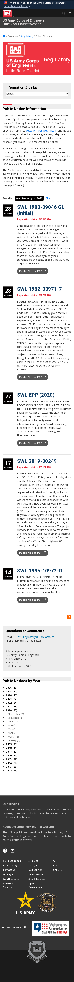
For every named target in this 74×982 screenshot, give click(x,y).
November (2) (16, 714)
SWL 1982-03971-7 (39, 289)
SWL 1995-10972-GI (40, 571)
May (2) (12, 729)
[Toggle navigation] (68, 13)
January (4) (14, 740)
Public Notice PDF (31, 271)
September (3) (16, 717)
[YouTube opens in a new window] (12, 850)
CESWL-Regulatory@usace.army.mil (34, 637)
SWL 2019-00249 (37, 461)
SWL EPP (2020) (35, 395)
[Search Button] (62, 13)
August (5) (14, 721)
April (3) (12, 732)
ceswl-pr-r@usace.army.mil (41, 130)
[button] (17, 6)
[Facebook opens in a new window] (5, 850)
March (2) (13, 736)
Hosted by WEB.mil (14, 927)
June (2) (12, 725)
